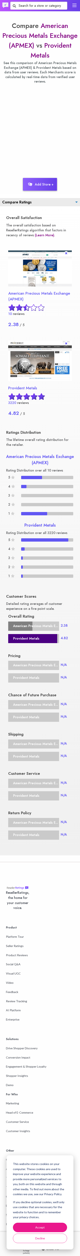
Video (10, 982)
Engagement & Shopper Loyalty (26, 1066)
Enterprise (12, 1019)
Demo (10, 1085)
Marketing (12, 1103)
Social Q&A (13, 964)
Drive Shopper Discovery (22, 1048)
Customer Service (17, 1121)
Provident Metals (22, 388)
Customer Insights (18, 1131)
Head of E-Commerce (19, 1112)
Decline (40, 1238)
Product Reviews (17, 955)
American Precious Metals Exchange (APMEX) (40, 35)
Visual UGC (13, 973)
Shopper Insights (17, 1075)
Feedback (12, 992)
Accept (40, 1227)
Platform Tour (15, 936)
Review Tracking (16, 1001)
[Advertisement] (40, 130)
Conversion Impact (18, 1057)
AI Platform (13, 1010)
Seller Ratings (15, 946)
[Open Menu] (74, 5)
